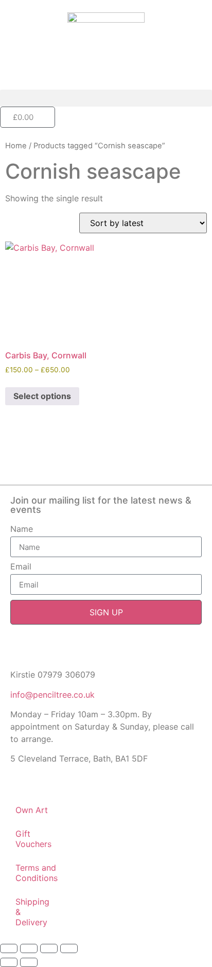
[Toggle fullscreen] (29, 948)
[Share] (49, 948)
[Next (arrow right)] (29, 962)
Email (20, 567)
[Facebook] (16, 651)
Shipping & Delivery (32, 911)
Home (16, 145)
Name (21, 529)
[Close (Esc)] (69, 948)
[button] (106, 98)
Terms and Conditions (36, 872)
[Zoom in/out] (8, 948)
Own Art (31, 810)
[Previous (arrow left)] (8, 962)
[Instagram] (39, 651)
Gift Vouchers (33, 838)
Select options (42, 396)
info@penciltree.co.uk (52, 694)
